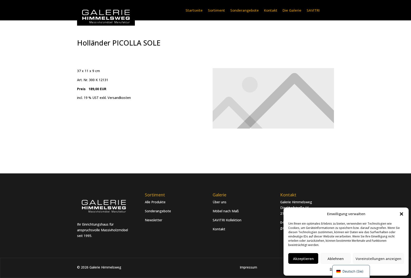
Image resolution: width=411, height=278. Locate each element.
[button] (401, 214)
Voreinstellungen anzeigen (378, 258)
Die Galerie (292, 11)
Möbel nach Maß (226, 211)
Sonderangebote (244, 11)
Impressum (248, 267)
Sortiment (216, 11)
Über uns (219, 202)
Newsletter (153, 220)
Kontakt (270, 11)
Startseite (194, 11)
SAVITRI (313, 11)
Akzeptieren (303, 258)
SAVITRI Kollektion (227, 220)
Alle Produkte (155, 202)
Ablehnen (336, 258)
